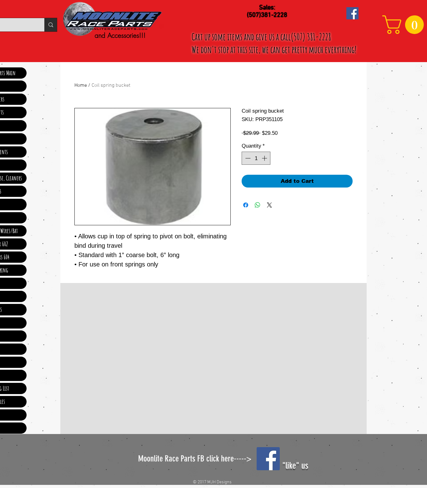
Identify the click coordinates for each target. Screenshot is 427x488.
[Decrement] (247, 158)
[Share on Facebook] (245, 205)
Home (80, 85)
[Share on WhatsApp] (257, 205)
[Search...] (50, 25)
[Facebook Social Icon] (352, 13)
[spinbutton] (256, 158)
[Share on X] (269, 205)
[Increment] (265, 158)
